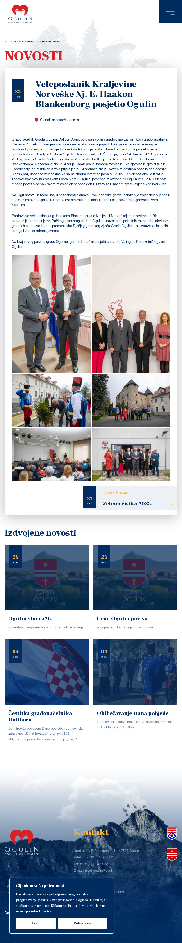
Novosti (54, 41)
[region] (61, 906)
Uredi (36, 923)
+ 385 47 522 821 (101, 864)
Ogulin (10, 41)
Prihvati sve (82, 923)
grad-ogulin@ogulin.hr (101, 870)
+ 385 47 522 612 (99, 857)
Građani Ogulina (32, 41)
